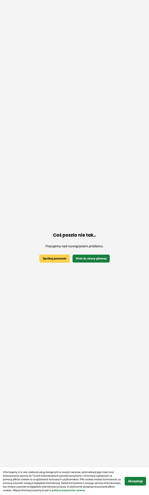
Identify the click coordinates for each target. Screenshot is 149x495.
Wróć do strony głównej (91, 258)
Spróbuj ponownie (54, 258)
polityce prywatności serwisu (68, 490)
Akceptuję (135, 481)
